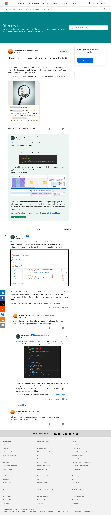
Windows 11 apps (7, 469)
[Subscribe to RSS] (73, 433)
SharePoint (46, 9)
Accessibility (75, 500)
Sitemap (5, 511)
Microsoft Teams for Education (80, 452)
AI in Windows (6, 462)
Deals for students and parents (80, 465)
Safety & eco (60, 511)
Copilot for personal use (9, 459)
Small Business (6, 503)
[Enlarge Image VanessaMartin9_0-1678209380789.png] (24, 101)
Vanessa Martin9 (20, 50)
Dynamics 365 (6, 486)
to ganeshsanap (48, 315)
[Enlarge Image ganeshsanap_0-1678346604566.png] (39, 267)
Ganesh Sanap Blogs (51, 213)
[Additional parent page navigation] (24, 9)
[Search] (89, 3)
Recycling (68, 511)
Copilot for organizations (9, 455)
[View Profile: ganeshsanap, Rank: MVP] (12, 237)
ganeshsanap (20, 137)
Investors (74, 493)
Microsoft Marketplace (43, 496)
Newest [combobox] (67, 229)
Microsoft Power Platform (9, 493)
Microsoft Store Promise (43, 465)
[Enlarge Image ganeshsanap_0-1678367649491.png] (42, 362)
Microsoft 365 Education (78, 455)
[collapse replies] (6, 235)
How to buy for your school (79, 459)
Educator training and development (81, 462)
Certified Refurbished (42, 462)
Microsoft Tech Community (44, 493)
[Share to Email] (77, 433)
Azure (38, 479)
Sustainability (75, 503)
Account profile (41, 445)
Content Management (34, 9)
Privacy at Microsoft (77, 489)
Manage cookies (32, 511)
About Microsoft (76, 482)
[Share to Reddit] (66, 433)
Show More (22, 405)
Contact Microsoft (14, 511)
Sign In (102, 3)
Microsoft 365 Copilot (8, 500)
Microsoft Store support (43, 452)
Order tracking (41, 459)
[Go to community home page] (6, 3)
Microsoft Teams (7, 496)
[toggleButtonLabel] (104, 9)
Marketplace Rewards (43, 500)
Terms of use (42, 511)
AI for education (76, 469)
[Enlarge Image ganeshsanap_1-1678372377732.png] (38, 185)
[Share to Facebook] (59, 433)
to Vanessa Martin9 (32, 137)
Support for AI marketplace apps (45, 489)
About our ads (77, 511)
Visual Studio (40, 503)
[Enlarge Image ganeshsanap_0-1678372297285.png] (38, 159)
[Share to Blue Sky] (70, 433)
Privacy (23, 511)
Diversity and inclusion (78, 496)
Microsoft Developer (42, 482)
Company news (76, 486)
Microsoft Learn (41, 486)
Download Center (42, 448)
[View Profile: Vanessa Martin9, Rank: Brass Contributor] (10, 51)
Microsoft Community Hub (12, 9)
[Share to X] (62, 433)
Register (95, 3)
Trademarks (51, 511)
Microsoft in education (78, 445)
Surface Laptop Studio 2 (9, 452)
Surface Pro (6, 445)
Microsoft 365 (6, 489)
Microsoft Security (7, 482)
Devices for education (77, 448)
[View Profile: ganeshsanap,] (13, 138)
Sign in (85, 60)
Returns (39, 455)
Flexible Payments (42, 469)
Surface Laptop (6, 448)
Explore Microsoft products (10, 465)
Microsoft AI (6, 479)
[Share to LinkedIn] (55, 433)
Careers (74, 479)
